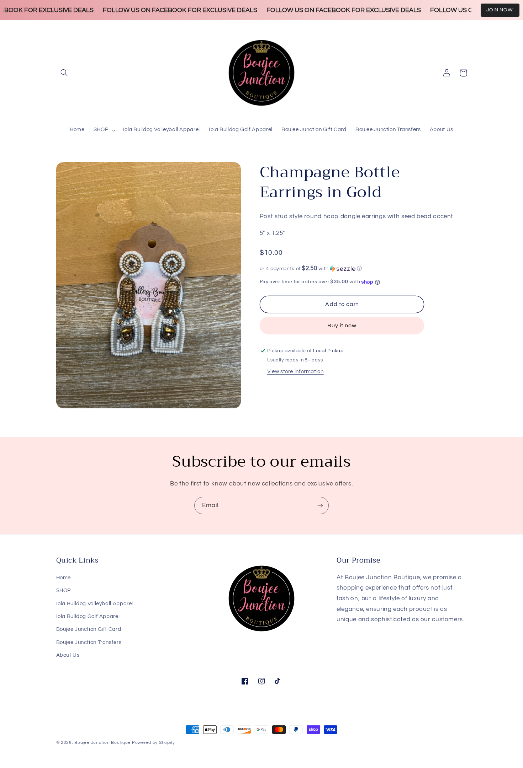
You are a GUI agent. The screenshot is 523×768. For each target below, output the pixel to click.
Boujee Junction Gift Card (88, 629)
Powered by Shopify (153, 743)
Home (63, 577)
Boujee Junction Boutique (102, 743)
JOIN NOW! (500, 9)
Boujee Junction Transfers (89, 642)
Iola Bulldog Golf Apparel (88, 616)
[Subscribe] (320, 505)
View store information (295, 371)
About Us (68, 655)
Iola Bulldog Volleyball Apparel (94, 603)
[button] (64, 73)
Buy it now (342, 325)
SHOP (63, 590)
